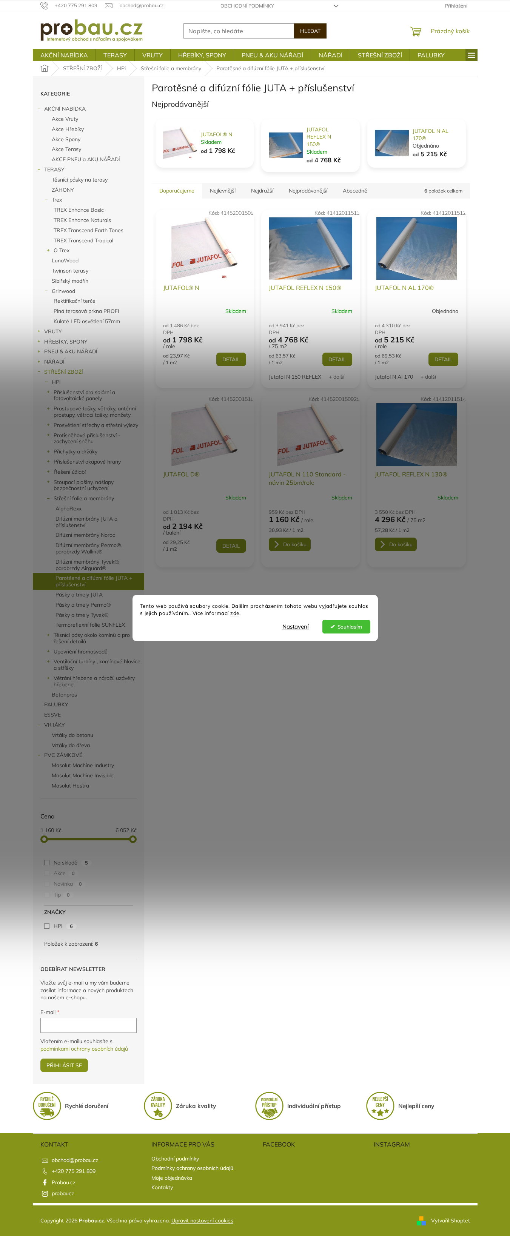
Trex (57, 199)
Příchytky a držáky (75, 451)
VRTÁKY (54, 724)
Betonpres (64, 694)
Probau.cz (63, 1182)
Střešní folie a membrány (84, 498)
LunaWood (65, 260)
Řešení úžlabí (70, 472)
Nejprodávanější (308, 190)
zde (234, 613)
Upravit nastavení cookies (202, 1220)
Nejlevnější (223, 190)
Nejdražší (262, 190)
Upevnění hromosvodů (81, 651)
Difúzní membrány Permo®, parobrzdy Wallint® (88, 548)
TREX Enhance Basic (79, 210)
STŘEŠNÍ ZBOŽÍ (63, 371)
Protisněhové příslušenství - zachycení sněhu (87, 438)
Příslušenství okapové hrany (87, 461)
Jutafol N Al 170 (394, 376)
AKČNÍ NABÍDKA (65, 108)
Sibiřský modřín (70, 280)
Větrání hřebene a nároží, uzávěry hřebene (94, 681)
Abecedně (355, 190)
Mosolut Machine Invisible (83, 775)
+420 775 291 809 (74, 1171)
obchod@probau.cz (75, 1160)
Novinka (68, 883)
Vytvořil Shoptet (450, 1220)
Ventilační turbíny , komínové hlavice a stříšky (97, 664)
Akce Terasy (66, 149)
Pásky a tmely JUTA (79, 594)
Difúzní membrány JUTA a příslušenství (86, 522)
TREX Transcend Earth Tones (88, 230)
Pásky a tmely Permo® (83, 604)
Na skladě (71, 862)
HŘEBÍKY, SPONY (66, 341)
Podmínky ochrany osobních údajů (192, 1168)
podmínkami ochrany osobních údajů (84, 1048)
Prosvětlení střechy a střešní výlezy (96, 425)
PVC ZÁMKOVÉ (63, 755)
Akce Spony (66, 139)
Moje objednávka (171, 1177)
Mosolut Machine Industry (83, 765)
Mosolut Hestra (70, 785)
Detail (231, 359)
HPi (56, 382)
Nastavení (295, 626)
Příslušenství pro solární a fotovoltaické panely (84, 395)
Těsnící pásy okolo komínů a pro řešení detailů (92, 638)
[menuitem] (64, 55)
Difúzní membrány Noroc (85, 535)
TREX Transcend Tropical (83, 240)
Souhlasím (349, 626)
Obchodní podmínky (247, 6)
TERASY (54, 169)
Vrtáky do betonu (72, 735)
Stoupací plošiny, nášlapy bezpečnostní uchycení (84, 485)
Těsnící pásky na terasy (80, 179)
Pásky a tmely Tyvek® (81, 615)
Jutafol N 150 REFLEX (295, 376)
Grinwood (63, 291)
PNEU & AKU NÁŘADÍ (70, 351)
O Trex (61, 250)
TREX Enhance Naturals (82, 220)
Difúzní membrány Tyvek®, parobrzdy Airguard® (87, 565)
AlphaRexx (68, 508)
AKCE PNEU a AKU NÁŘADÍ (86, 159)
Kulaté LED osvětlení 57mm (87, 321)
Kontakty (162, 1187)
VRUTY (53, 331)
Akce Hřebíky (68, 129)
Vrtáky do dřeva (71, 745)
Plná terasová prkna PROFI (86, 311)
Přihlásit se (64, 1065)
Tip (62, 894)
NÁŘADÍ (54, 361)
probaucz (63, 1193)
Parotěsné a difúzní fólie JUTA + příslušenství (93, 581)
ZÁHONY (63, 189)
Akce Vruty (65, 119)
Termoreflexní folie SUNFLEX (90, 624)
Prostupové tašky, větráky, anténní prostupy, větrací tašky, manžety (95, 411)
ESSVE (52, 714)
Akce (64, 873)
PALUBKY (56, 704)
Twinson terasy (70, 270)
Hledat (310, 31)
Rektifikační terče (75, 300)
